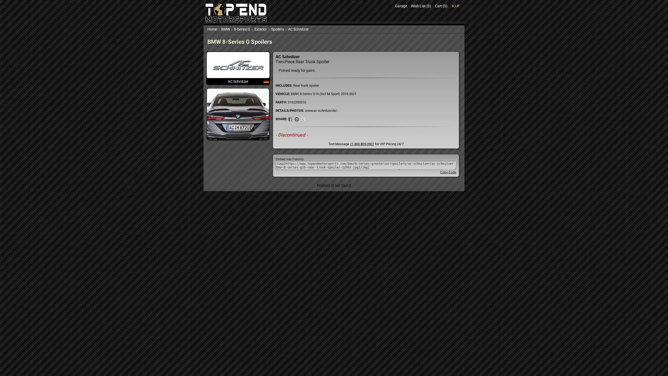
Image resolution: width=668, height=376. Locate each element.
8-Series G (242, 29)
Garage (401, 6)
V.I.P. (455, 6)
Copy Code (448, 172)
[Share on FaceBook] (290, 119)
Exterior (260, 29)
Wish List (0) (421, 6)
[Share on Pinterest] (297, 119)
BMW (225, 29)
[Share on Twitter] (303, 119)
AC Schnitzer (298, 29)
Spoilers (277, 29)
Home (212, 29)
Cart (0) (441, 6)
